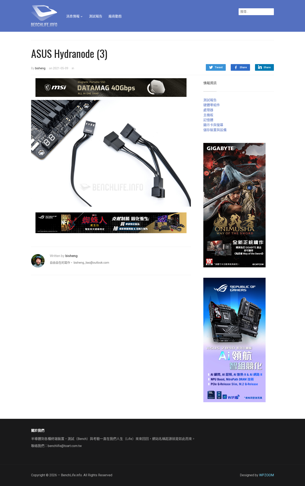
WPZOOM (266, 475)
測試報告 (95, 16)
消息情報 (72, 16)
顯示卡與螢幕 (213, 125)
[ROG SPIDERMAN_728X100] (111, 222)
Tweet (219, 67)
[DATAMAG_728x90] (111, 87)
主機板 (208, 115)
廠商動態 (115, 16)
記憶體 (208, 120)
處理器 (208, 110)
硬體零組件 (211, 105)
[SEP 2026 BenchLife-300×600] (234, 205)
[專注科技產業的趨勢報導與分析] (44, 15)
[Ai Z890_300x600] (234, 340)
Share (243, 67)
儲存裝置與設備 (215, 130)
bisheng (40, 68)
